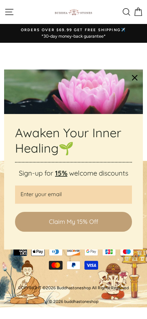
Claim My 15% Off (73, 222)
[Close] (134, 77)
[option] (73, 33)
